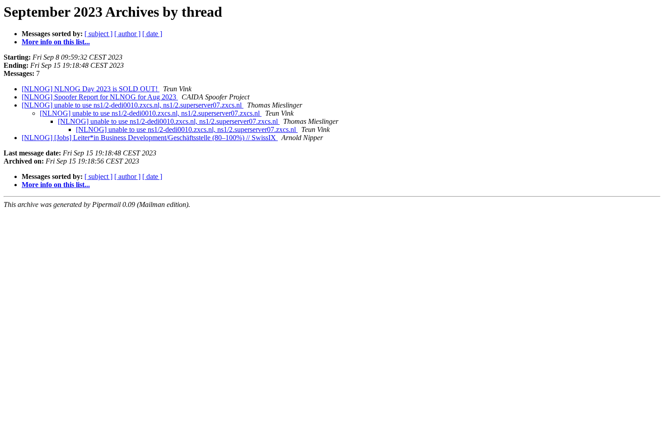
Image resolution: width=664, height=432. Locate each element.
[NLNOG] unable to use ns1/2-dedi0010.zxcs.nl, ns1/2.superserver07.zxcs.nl (132, 105)
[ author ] (127, 34)
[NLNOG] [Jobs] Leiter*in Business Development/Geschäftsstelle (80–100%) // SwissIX (150, 137)
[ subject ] (98, 34)
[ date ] (152, 34)
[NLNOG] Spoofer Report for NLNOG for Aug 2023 (100, 97)
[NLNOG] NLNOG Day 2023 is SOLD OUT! (90, 89)
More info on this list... (56, 42)
